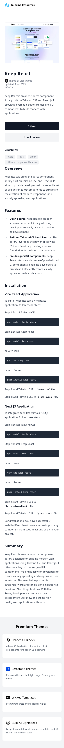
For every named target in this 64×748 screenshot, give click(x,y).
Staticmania (26, 80)
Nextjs (10, 156)
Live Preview (32, 137)
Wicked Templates (24, 697)
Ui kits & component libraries (22, 162)
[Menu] (56, 5)
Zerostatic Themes (24, 669)
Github (32, 126)
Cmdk (33, 156)
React (21, 156)
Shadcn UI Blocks (23, 640)
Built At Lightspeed (24, 723)
